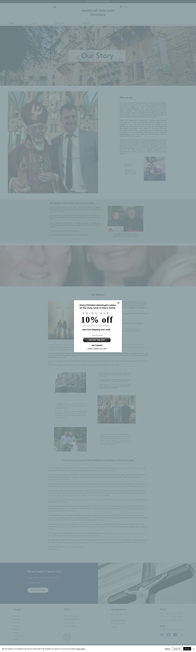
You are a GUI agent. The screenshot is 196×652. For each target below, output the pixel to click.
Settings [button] (167, 649)
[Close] (193, 648)
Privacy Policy (80, 649)
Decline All (177, 649)
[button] (118, 303)
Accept (187, 649)
